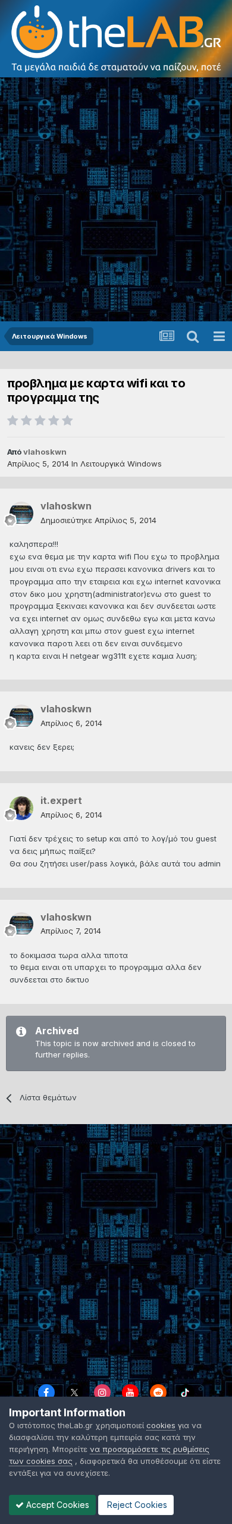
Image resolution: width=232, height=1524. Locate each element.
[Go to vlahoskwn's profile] (21, 513)
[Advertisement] (116, 199)
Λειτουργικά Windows (121, 463)
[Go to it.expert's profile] (21, 808)
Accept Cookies (56, 1505)
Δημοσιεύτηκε (98, 520)
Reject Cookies (136, 1505)
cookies (160, 1425)
